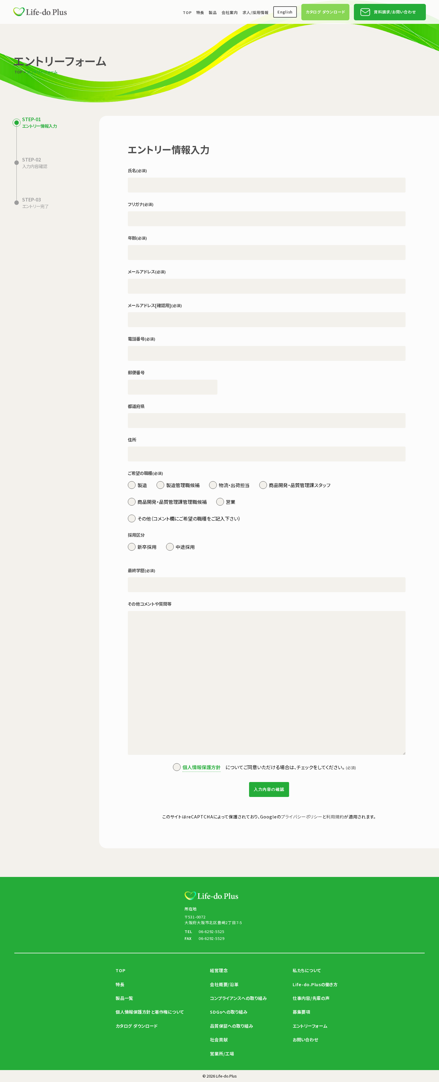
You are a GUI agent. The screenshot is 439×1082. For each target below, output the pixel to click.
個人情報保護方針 (201, 767)
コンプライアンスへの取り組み (238, 998)
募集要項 (301, 1012)
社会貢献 (219, 1039)
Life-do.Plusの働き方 (315, 984)
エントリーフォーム (310, 1026)
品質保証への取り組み (231, 1026)
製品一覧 (124, 998)
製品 (213, 12)
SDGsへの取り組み (229, 1012)
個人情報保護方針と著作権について (150, 1012)
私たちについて (307, 970)
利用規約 (335, 816)
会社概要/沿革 (224, 984)
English (285, 12)
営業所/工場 (222, 1053)
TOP (187, 12)
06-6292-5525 (212, 931)
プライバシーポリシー (301, 816)
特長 (200, 12)
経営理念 (219, 970)
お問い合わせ (305, 1039)
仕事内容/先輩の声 (311, 998)
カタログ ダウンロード (325, 12)
